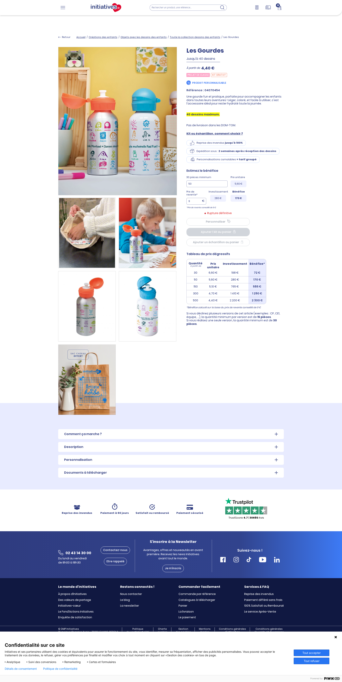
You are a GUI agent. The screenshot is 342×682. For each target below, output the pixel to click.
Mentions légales (205, 630)
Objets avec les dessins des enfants (144, 37)
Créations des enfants (103, 37)
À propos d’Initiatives (72, 594)
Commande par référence (197, 594)
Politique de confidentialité (137, 630)
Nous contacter (131, 594)
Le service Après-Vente (260, 612)
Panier (183, 606)
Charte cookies (162, 630)
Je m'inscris (173, 568)
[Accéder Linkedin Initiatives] (277, 560)
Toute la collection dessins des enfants (195, 37)
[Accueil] (106, 7)
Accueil (81, 37)
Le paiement (187, 617)
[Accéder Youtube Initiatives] (262, 560)
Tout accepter (311, 652)
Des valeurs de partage (74, 600)
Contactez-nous (115, 550)
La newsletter (129, 606)
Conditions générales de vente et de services (269, 630)
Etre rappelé (115, 561)
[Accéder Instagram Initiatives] (236, 560)
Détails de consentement (21, 668)
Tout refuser (311, 661)
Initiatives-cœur (69, 606)
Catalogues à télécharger (197, 600)
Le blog (125, 600)
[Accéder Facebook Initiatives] (223, 560)
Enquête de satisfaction (75, 617)
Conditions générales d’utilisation (232, 630)
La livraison (186, 612)
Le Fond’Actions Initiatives (76, 612)
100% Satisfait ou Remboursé (264, 606)
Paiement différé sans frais (263, 600)
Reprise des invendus (259, 594)
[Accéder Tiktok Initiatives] (249, 560)
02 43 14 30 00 (78, 552)
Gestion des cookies (183, 630)
